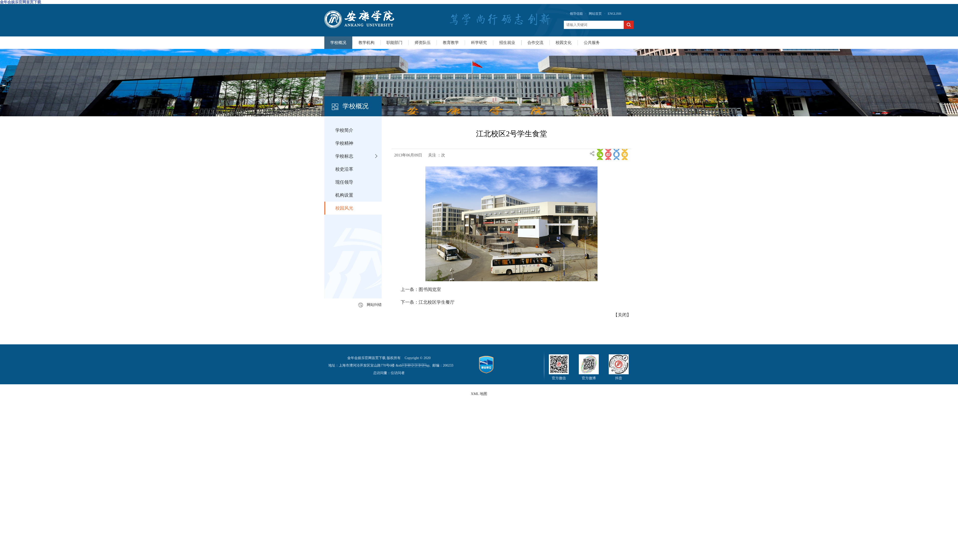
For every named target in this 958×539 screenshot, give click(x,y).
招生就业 (507, 42)
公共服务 (592, 42)
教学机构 (366, 42)
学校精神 (344, 143)
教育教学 (451, 42)
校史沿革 (344, 169)
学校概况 (338, 42)
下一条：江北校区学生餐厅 (428, 302)
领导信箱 (576, 13)
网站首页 (595, 13)
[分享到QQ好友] (616, 154)
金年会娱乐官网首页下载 (20, 2)
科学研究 (479, 42)
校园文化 (564, 42)
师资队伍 (423, 42)
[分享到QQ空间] (624, 154)
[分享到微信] (600, 154)
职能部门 (394, 42)
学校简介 (344, 130)
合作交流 (535, 42)
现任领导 (344, 182)
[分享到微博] (608, 154)
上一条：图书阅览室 (421, 289)
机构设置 (344, 195)
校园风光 (344, 208)
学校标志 (344, 156)
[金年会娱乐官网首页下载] (359, 19)
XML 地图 (479, 394)
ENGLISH (614, 13)
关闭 (622, 314)
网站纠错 (374, 305)
